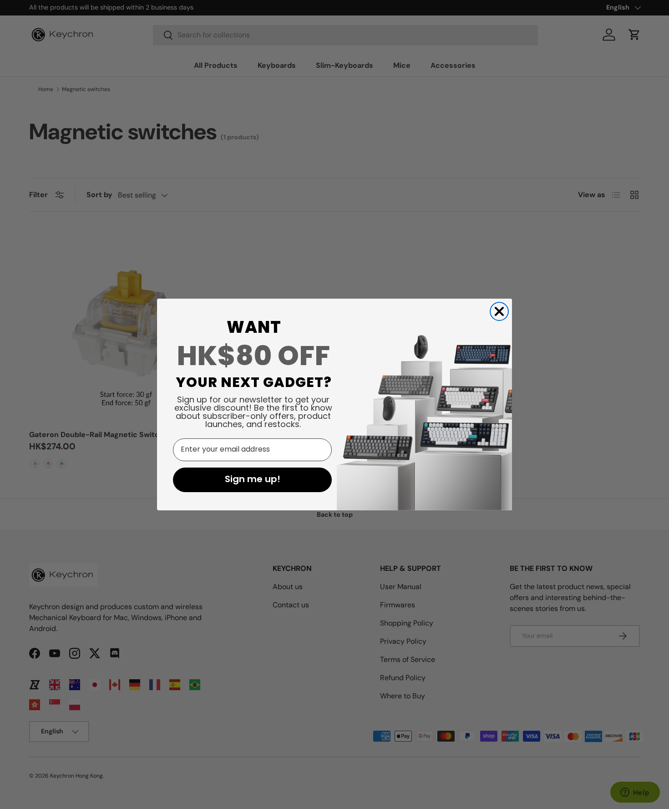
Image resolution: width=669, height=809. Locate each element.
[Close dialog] (499, 311)
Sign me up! (252, 479)
